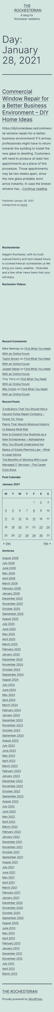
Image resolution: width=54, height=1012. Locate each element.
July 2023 (8, 745)
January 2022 (11, 836)
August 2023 (10, 740)
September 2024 (13, 674)
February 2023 (11, 770)
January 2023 (11, 776)
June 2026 (9, 568)
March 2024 (10, 705)
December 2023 (12, 720)
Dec (8, 543)
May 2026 (8, 573)
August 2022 (10, 801)
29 (34, 535)
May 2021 (8, 877)
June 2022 (9, 811)
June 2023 (9, 750)
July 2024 (8, 684)
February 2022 (11, 831)
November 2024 (12, 664)
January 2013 (10, 948)
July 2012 (8, 963)
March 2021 (9, 887)
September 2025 (13, 613)
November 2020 (12, 907)
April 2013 (8, 938)
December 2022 (12, 781)
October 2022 (11, 791)
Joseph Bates (11, 368)
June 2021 (8, 872)
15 (34, 518)
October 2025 (11, 608)
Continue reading (34, 189)
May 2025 (8, 634)
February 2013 (11, 943)
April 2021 (8, 882)
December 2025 (12, 598)
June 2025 (9, 629)
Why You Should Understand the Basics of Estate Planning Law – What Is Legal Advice (26, 449)
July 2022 (8, 806)
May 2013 (8, 933)
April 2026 (8, 578)
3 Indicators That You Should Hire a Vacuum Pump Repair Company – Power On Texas (24, 414)
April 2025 (8, 639)
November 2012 (12, 958)
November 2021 (12, 847)
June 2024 (9, 689)
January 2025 (11, 654)
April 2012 (8, 968)
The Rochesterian (20, 991)
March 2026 (10, 583)
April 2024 (8, 699)
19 (13, 527)
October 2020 (11, 912)
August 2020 (10, 923)
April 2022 (8, 821)
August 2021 (10, 862)
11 (6, 518)
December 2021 (12, 841)
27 (19, 535)
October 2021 (11, 852)
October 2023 (11, 730)
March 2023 (10, 765)
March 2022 (10, 826)
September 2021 (12, 857)
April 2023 (8, 760)
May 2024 (8, 694)
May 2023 (8, 755)
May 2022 (8, 816)
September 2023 (13, 735)
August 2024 (10, 679)
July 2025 (8, 623)
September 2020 (13, 917)
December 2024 (12, 659)
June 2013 (8, 928)
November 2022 (12, 786)
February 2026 (11, 588)
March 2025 (10, 644)
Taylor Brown (10, 358)
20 (20, 527)
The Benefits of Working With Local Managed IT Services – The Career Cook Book (24, 464)
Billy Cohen (9, 389)
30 (41, 535)
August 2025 (10, 618)
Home (23, 204)
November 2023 (12, 725)
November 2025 (12, 603)
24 (48, 527)
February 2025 (11, 649)
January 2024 (11, 715)
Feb (46, 543)
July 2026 (8, 563)
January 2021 (10, 897)
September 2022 (13, 796)
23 (41, 527)
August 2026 (10, 558)
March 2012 (9, 973)
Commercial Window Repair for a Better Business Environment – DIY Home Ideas (25, 105)
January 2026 (11, 593)
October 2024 (11, 669)
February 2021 (11, 892)
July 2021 (8, 867)
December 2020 (12, 902)
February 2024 (11, 710)
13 (19, 518)
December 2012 (12, 953)
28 (26, 535)
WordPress (35, 999)
